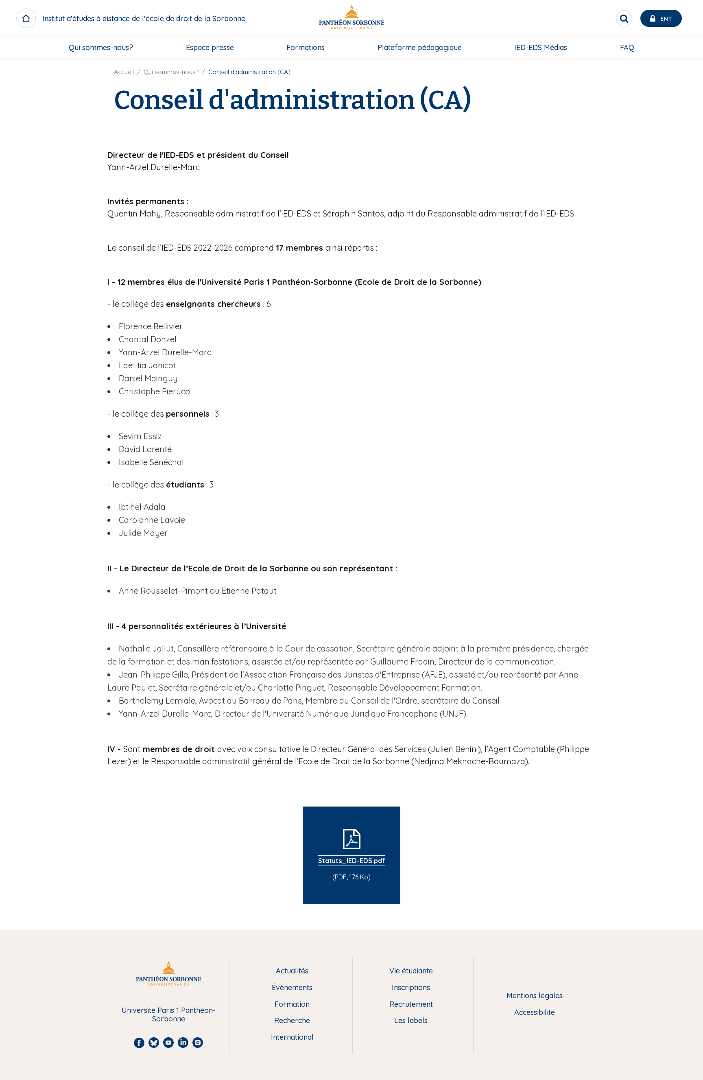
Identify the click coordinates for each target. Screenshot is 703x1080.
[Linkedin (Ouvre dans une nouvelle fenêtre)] (690, 100)
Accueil (124, 72)
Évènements (292, 988)
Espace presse (210, 47)
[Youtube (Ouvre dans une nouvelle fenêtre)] (690, 84)
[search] (624, 18)
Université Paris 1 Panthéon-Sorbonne (169, 1014)
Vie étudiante (411, 971)
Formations (305, 47)
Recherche (292, 1021)
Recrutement (411, 1004)
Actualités (292, 971)
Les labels (411, 1021)
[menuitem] (101, 48)
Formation (292, 1004)
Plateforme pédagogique (420, 47)
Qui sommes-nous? (101, 47)
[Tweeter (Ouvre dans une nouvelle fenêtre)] (691, 67)
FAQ (627, 47)
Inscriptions (411, 988)
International (292, 1037)
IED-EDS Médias (540, 47)
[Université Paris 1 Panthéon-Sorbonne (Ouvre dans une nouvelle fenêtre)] (351, 18)
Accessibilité (534, 1012)
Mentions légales (535, 996)
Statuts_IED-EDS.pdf (351, 861)
